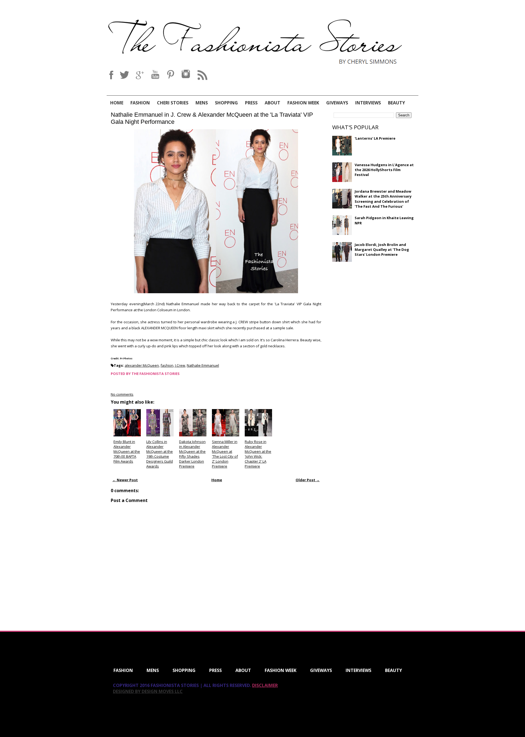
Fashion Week (303, 103)
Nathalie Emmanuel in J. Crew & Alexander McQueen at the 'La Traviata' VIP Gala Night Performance (212, 118)
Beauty (396, 103)
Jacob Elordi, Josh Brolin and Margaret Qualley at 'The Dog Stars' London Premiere (382, 249)
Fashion (140, 103)
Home (116, 103)
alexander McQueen (142, 365)
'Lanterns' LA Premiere (375, 138)
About (272, 103)
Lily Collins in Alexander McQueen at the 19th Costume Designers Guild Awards (159, 454)
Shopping (226, 103)
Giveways (337, 103)
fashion (167, 365)
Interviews (368, 103)
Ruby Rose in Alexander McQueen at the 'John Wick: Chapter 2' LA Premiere (258, 454)
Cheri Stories (172, 103)
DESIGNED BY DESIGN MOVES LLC (148, 691)
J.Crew (180, 365)
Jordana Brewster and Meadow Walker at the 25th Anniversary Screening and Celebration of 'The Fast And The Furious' (383, 199)
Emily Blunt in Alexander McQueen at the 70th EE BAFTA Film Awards (126, 451)
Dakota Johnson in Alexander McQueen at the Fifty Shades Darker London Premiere (192, 454)
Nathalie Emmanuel (203, 365)
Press (251, 103)
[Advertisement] (373, 305)
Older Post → (308, 479)
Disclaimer (265, 685)
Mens (202, 103)
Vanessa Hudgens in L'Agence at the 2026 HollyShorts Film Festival (384, 169)
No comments (122, 394)
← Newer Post (125, 479)
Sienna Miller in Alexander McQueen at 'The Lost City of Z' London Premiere (225, 454)
